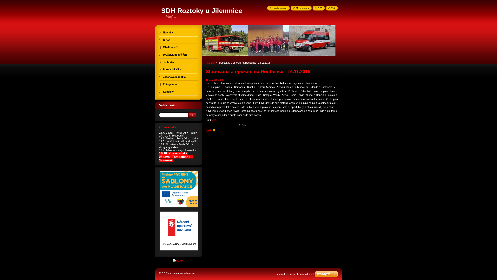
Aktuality (210, 63)
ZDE (214, 119)
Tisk (333, 8)
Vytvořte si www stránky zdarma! (295, 274)
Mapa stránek (302, 8)
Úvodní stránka (280, 8)
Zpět (208, 130)
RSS (320, 8)
